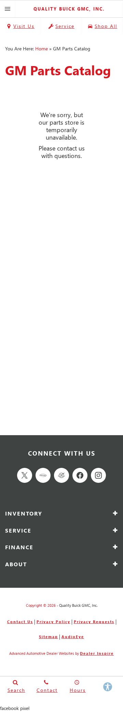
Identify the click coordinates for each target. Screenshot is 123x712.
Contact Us (20, 621)
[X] (24, 475)
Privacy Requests (94, 621)
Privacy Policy (53, 621)
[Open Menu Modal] (7, 8)
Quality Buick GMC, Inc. (78, 605)
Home (41, 48)
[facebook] (79, 475)
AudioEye (73, 636)
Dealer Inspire (97, 653)
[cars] (43, 475)
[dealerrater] (61, 475)
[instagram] (98, 475)
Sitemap (48, 636)
